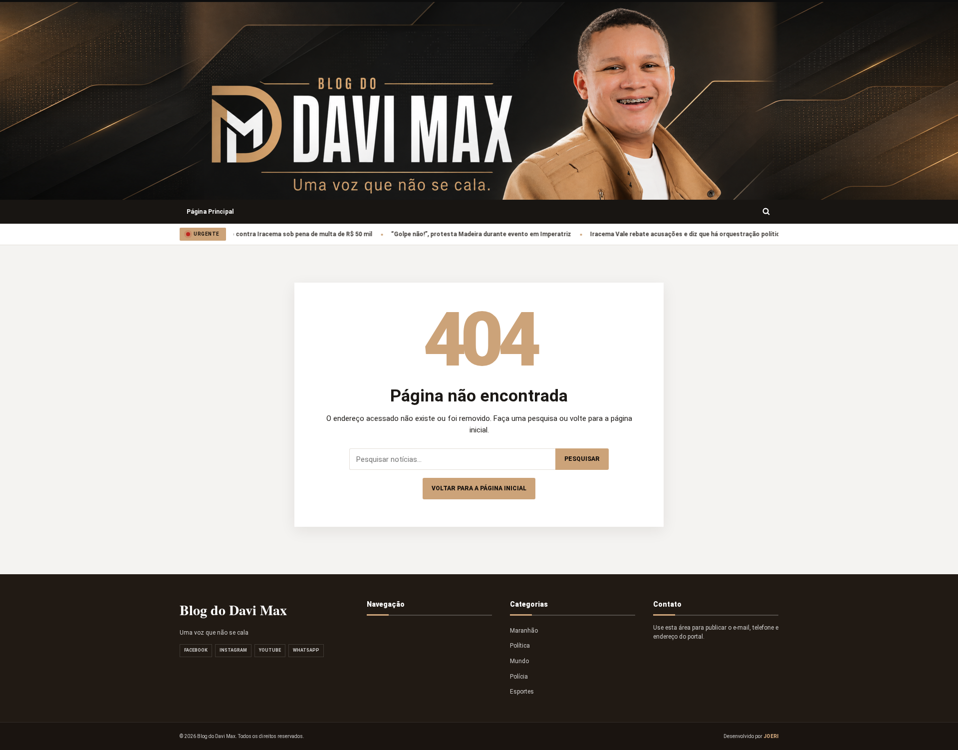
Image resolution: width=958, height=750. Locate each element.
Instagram (233, 650)
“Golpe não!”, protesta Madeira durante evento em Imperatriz (459, 234)
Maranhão (524, 630)
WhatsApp (306, 650)
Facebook (196, 650)
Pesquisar (582, 458)
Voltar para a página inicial (479, 488)
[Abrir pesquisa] (766, 212)
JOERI (770, 736)
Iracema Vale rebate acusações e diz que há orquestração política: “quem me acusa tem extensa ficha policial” (730, 234)
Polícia (519, 676)
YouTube (270, 650)
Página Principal (210, 211)
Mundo (519, 661)
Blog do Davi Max (233, 610)
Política (520, 645)
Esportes (522, 691)
